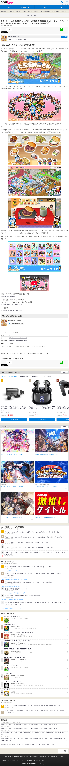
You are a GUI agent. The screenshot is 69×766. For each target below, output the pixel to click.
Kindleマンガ (24, 376)
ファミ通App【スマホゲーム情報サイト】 (12, 11)
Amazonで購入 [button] (14, 419)
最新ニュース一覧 (29, 11)
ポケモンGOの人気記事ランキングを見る (11, 608)
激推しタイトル (38, 15)
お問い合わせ (9, 756)
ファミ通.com (51, 756)
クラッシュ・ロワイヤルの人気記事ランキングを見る (14, 593)
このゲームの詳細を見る (16, 323)
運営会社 (22, 756)
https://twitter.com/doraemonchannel (11, 310)
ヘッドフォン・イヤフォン (9, 376)
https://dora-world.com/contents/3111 (11, 304)
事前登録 (29, 15)
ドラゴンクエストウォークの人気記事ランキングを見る (14, 579)
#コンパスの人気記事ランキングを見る (10, 570)
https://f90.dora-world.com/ (8, 296)
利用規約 (16, 756)
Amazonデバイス (36, 376)
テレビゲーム (47, 376)
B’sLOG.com (59, 756)
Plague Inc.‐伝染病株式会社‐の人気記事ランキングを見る (14, 586)
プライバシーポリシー (32, 756)
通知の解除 (43, 756)
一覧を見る (65, 372)
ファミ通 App (7, 2)
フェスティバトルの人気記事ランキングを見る (12, 599)
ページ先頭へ (63, 751)
